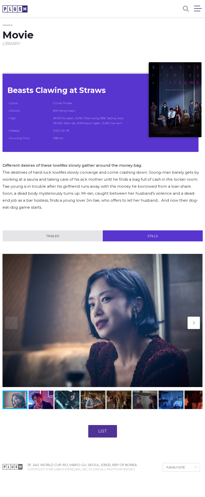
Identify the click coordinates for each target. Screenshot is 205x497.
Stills (153, 236)
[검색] (186, 8)
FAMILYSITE (175, 467)
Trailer (52, 236)
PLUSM (15, 8)
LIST (102, 431)
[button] (194, 323)
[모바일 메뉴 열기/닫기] (198, 8)
